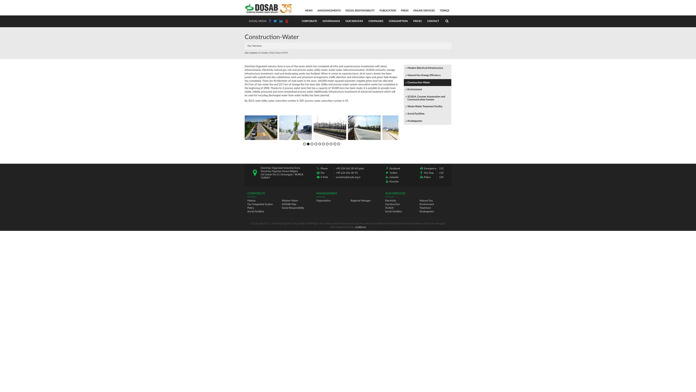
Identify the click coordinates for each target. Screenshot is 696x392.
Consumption (398, 21)
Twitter (393, 173)
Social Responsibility (293, 208)
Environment (414, 89)
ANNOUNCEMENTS (329, 10)
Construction (392, 204)
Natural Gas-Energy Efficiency (424, 75)
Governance (331, 21)
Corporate (309, 21)
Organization (323, 200)
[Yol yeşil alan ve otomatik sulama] (295, 127)
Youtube (394, 181)
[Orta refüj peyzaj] (330, 127)
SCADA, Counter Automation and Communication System (426, 98)
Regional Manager (361, 200)
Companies (375, 21)
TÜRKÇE (444, 10)
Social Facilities (415, 114)
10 (338, 144)
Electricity (390, 200)
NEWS (309, 10)
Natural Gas (426, 200)
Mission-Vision (290, 200)
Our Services (354, 21)
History (251, 200)
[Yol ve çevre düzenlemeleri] (261, 127)
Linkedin (394, 177)
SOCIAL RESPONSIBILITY (360, 10)
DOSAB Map (289, 204)
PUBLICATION (388, 10)
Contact (433, 21)
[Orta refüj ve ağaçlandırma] (364, 127)
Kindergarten (414, 121)
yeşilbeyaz (360, 227)
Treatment (425, 208)
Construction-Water (418, 82)
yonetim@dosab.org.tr (348, 177)
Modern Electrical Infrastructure (425, 68)
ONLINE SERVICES (424, 10)
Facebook (395, 168)
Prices (417, 21)
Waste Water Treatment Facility (424, 106)
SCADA (389, 208)
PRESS (405, 10)
